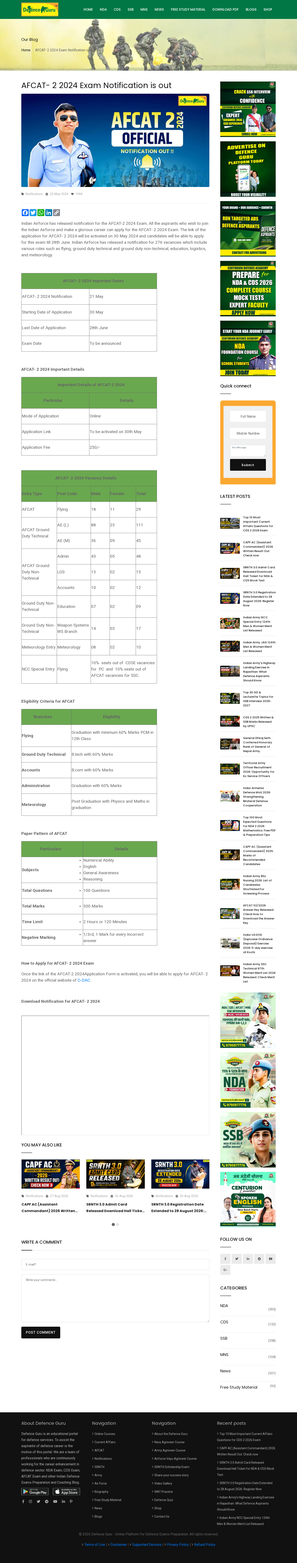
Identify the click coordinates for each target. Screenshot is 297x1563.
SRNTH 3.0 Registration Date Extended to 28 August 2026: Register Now (177, 1211)
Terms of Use (95, 1545)
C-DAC (84, 980)
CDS (117, 9)
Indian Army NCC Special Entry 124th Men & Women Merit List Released (257, 623)
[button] (113, 1224)
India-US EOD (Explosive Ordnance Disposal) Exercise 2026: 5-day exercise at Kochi (258, 943)
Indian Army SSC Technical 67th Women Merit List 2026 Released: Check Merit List (259, 973)
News (159, 9)
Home (25, 50)
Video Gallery (163, 1483)
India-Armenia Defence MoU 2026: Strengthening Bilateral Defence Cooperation (257, 796)
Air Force (101, 1483)
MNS (144, 9)
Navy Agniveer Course (169, 1442)
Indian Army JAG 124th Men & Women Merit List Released (259, 646)
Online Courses (105, 1434)
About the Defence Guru (171, 1434)
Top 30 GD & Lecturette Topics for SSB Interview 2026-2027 (258, 698)
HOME (88, 9)
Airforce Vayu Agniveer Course (175, 1458)
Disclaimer (118, 1545)
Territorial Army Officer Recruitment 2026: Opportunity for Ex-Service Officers (258, 769)
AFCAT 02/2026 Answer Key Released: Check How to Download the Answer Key (258, 914)
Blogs (251, 9)
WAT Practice (163, 1491)
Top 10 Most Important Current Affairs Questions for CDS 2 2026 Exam (258, 523)
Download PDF (225, 9)
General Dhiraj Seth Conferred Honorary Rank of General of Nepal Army (257, 744)
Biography (101, 1491)
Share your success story (171, 1475)
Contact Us (161, 1516)
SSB (130, 9)
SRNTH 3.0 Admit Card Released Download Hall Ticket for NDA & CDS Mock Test (115, 1211)
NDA (103, 9)
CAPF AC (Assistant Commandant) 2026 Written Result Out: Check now (48, 1211)
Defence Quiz (163, 1500)
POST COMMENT (41, 1332)
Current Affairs (105, 1442)
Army (98, 1475)
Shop (268, 9)
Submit (248, 465)
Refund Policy (204, 1545)
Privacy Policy (178, 1545)
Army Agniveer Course (169, 1450)
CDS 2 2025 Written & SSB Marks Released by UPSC (258, 721)
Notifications (103, 1458)
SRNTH (99, 1467)
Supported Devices (147, 1545)
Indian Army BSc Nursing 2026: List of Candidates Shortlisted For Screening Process (257, 885)
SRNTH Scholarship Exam (171, 1467)
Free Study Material (188, 9)
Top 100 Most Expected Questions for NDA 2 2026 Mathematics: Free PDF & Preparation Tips (259, 826)
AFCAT (99, 1450)
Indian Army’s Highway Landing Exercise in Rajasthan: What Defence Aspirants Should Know (259, 671)
